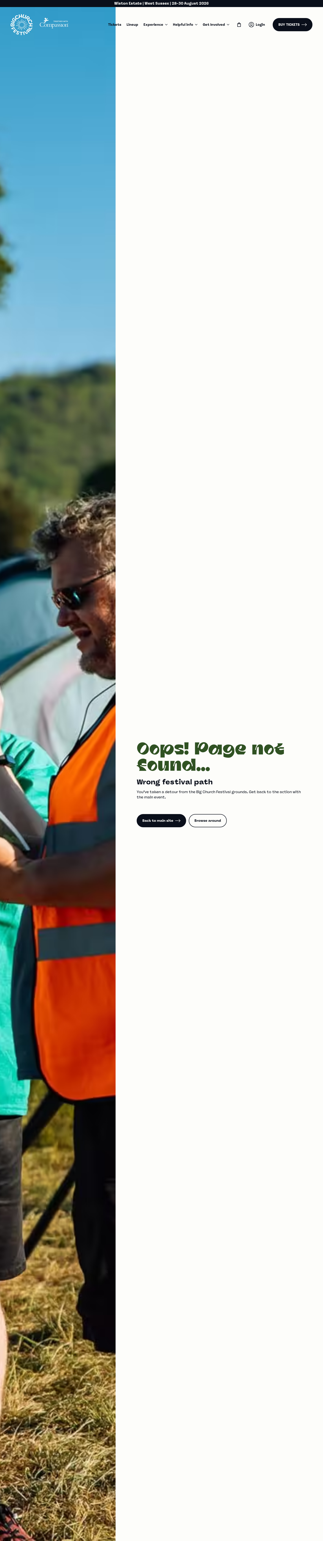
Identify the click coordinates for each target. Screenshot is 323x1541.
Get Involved (214, 25)
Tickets (114, 25)
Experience (153, 25)
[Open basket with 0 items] (239, 24)
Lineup (132, 25)
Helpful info (183, 25)
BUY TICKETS (289, 25)
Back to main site (157, 821)
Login (260, 25)
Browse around (207, 821)
